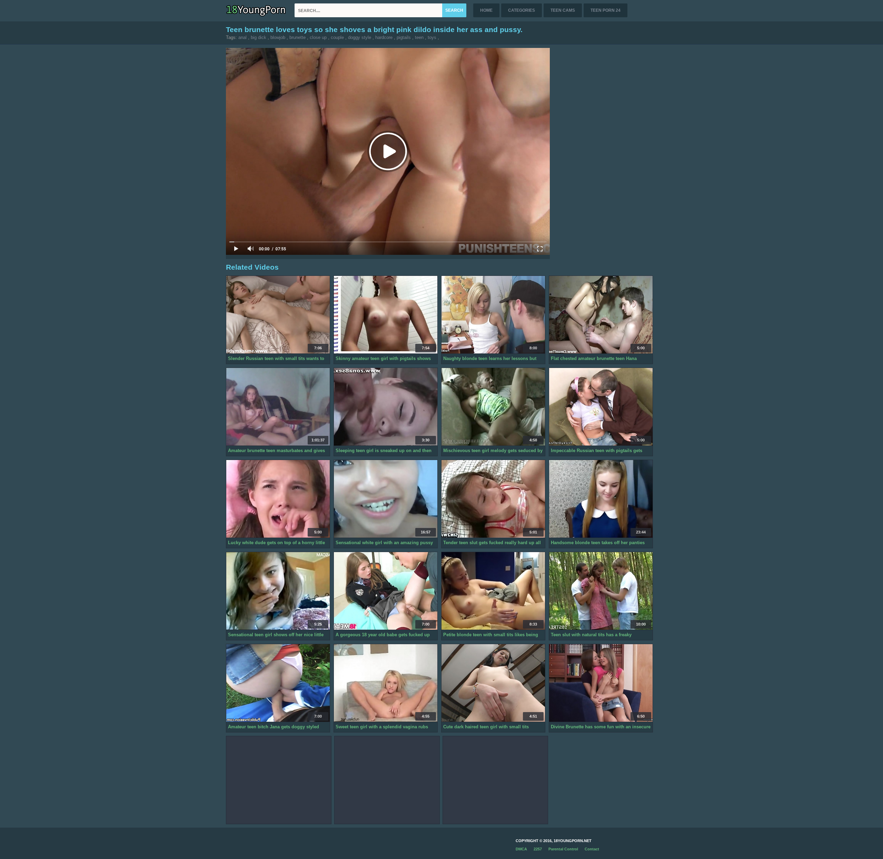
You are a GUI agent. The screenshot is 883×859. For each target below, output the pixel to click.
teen (419, 37)
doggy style (359, 37)
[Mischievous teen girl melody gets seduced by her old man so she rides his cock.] (493, 407)
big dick (258, 37)
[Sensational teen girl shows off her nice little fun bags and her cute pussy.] (278, 591)
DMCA (521, 849)
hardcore (384, 37)
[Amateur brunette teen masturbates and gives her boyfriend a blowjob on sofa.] (278, 407)
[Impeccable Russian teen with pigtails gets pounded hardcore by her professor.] (601, 407)
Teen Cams (562, 10)
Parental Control (563, 849)
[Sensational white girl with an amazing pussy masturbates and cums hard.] (385, 499)
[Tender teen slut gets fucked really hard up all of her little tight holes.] (493, 499)
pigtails (404, 37)
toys (432, 37)
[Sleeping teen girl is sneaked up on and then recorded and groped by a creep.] (385, 407)
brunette (297, 37)
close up (318, 37)
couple (337, 37)
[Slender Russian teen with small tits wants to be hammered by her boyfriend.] (278, 315)
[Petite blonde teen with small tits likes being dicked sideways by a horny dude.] (493, 591)
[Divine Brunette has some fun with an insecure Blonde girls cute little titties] (601, 683)
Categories (521, 10)
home (486, 10)
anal (242, 37)
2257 (538, 849)
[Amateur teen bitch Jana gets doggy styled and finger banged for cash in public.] (278, 683)
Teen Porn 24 (606, 10)
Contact (592, 849)
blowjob (277, 37)
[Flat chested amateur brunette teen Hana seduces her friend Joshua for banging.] (601, 315)
